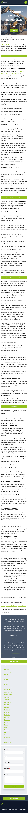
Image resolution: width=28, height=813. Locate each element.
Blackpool (6, 707)
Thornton (6, 699)
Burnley (6, 724)
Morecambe (7, 737)
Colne (5, 740)
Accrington (7, 697)
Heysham (6, 735)
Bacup (5, 732)
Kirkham (20, 605)
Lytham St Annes (8, 694)
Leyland (15, 605)
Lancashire (7, 709)
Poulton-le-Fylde (8, 692)
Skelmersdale (7, 702)
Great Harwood (8, 687)
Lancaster (6, 729)
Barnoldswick (7, 742)
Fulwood (3, 605)
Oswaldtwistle (7, 689)
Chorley (24, 605)
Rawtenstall (7, 719)
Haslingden (7, 714)
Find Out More (14, 406)
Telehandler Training (7, 44)
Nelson (6, 727)
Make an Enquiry (14, 798)
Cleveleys (6, 717)
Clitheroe (6, 704)
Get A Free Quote (14, 661)
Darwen (6, 684)
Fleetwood (6, 722)
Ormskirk (6, 712)
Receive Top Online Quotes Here (14, 197)
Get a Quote (14, 30)
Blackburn (6, 682)
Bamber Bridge (9, 605)
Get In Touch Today (14, 56)
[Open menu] (25, 2)
